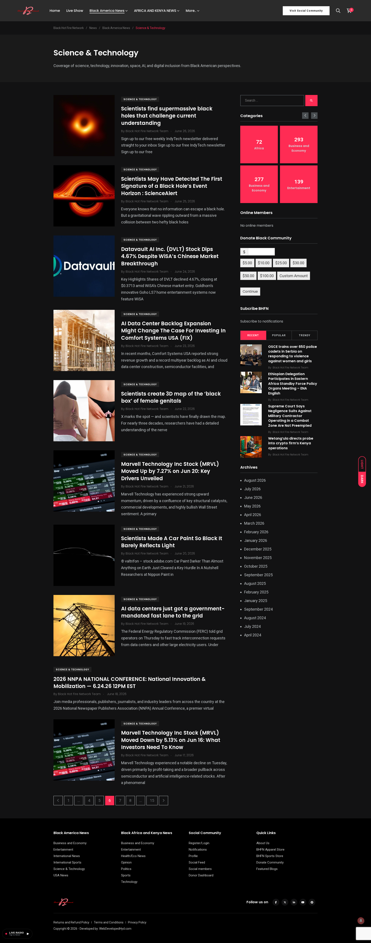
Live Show (74, 10)
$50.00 (248, 276)
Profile (193, 856)
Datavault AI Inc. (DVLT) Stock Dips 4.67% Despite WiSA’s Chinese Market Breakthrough (170, 256)
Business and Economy (70, 843)
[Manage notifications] (360, 920)
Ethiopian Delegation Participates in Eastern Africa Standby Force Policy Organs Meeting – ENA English (292, 383)
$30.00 (298, 263)
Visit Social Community (306, 10)
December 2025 (257, 549)
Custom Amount (294, 276)
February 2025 (256, 592)
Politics (126, 869)
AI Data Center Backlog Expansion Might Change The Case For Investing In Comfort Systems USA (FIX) (173, 330)
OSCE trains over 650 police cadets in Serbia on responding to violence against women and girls (292, 354)
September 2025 (258, 575)
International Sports (67, 862)
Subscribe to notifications (261, 321)
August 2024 (255, 618)
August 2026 (255, 480)
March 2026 (254, 523)
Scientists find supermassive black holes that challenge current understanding (166, 116)
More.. (191, 10)
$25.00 (281, 263)
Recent (253, 335)
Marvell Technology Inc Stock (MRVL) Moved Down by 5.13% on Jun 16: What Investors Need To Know (170, 740)
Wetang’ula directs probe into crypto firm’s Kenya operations (290, 443)
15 (152, 800)
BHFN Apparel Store (270, 849)
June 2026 (253, 497)
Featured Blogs (267, 869)
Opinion (126, 862)
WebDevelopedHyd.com (115, 928)
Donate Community (270, 862)
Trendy (304, 335)
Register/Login (199, 843)
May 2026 (252, 506)
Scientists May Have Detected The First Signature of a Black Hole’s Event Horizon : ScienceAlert (171, 186)
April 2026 (252, 514)
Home (55, 10)
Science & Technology (140, 99)
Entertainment (63, 849)
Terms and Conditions (108, 922)
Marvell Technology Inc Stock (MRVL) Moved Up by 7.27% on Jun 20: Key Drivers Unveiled (170, 471)
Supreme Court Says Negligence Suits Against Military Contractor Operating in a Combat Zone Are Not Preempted (290, 416)
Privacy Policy (137, 922)
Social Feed (197, 862)
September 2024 (258, 609)
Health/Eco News (133, 856)
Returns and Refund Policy (71, 922)
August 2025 (255, 583)
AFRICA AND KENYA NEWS (155, 10)
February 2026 (256, 532)
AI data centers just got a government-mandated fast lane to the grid (173, 612)
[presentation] (305, 115)
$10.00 (263, 263)
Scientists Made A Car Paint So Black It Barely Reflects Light (171, 542)
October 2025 (255, 566)
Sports (126, 875)
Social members (200, 869)
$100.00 (267, 276)
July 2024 (252, 626)
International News (66, 856)
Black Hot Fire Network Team (290, 367)
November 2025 (258, 557)
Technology (129, 882)
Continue (250, 291)
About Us (262, 843)
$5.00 (247, 263)
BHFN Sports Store (269, 856)
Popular (279, 335)
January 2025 (255, 600)
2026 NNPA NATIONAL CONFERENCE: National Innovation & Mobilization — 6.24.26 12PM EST (129, 682)
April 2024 (252, 635)
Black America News (107, 10)
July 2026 (252, 489)
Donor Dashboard (201, 875)
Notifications (198, 849)
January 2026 (255, 540)
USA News (60, 875)
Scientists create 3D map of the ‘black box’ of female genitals (171, 397)
